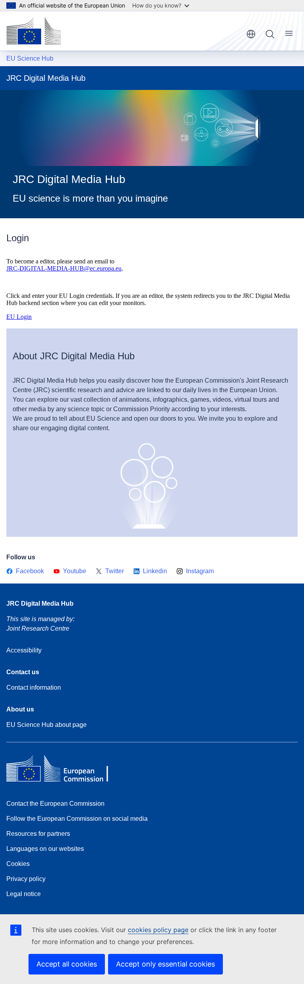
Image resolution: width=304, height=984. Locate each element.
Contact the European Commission (55, 803)
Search (270, 34)
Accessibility (24, 650)
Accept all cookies (66, 964)
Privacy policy (26, 878)
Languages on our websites (45, 848)
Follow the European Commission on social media (77, 818)
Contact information (33, 687)
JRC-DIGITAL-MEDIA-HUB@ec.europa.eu (64, 268)
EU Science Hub (29, 58)
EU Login (19, 316)
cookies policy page (158, 930)
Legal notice (23, 894)
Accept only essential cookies (165, 964)
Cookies (18, 863)
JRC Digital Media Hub (40, 603)
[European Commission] (33, 30)
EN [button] (251, 34)
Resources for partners (38, 833)
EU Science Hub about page (46, 724)
